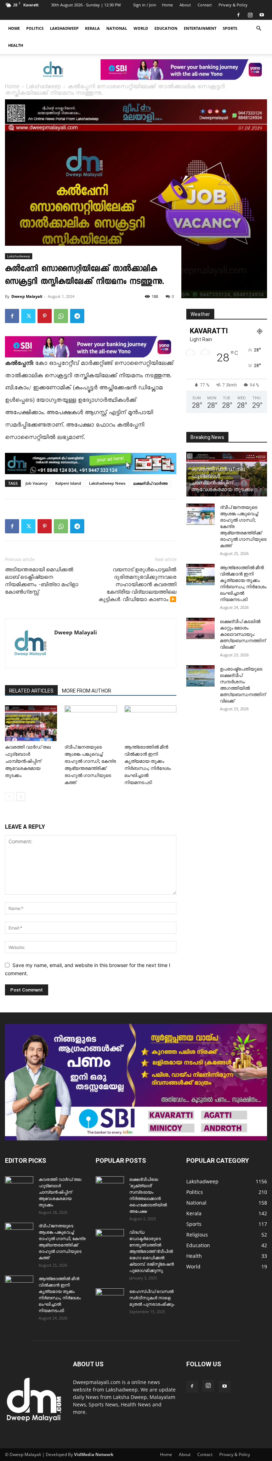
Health (15, 45)
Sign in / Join (144, 4)
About (185, 4)
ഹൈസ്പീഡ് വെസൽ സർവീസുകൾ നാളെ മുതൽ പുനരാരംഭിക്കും (151, 1298)
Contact (205, 4)
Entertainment (200, 28)
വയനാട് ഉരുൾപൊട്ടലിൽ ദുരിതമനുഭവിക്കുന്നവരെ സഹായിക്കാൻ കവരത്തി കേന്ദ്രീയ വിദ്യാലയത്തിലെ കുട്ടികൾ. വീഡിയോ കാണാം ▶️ (137, 584)
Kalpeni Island (68, 483)
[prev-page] (9, 796)
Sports (230, 28)
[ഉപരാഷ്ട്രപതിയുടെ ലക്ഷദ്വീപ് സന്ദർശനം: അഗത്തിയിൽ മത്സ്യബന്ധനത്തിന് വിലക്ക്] (200, 676)
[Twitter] (28, 316)
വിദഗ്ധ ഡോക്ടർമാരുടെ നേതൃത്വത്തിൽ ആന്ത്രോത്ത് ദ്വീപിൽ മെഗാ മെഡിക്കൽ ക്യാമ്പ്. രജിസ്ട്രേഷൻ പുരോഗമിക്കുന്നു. (151, 1251)
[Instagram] (250, 15)
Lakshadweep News (107, 483)
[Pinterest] (45, 316)
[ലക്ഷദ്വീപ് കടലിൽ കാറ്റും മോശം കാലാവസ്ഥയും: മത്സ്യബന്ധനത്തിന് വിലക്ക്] (200, 628)
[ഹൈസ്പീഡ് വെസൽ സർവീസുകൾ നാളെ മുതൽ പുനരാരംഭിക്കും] (110, 1298)
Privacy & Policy (233, 4)
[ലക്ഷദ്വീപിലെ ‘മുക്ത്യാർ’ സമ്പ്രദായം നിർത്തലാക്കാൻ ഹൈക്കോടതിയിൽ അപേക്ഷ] (110, 1186)
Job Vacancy (36, 483)
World (141, 28)
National (116, 28)
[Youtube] (261, 15)
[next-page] (20, 796)
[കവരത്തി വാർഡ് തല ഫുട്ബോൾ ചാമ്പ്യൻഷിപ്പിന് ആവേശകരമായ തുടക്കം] (31, 723)
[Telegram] (77, 316)
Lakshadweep (64, 28)
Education (165, 28)
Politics (35, 28)
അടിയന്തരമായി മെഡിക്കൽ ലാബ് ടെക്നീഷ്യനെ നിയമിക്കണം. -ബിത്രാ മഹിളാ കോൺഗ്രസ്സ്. (41, 580)
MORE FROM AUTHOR (86, 691)
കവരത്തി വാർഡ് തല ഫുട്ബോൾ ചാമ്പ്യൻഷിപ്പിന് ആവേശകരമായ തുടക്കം (28, 761)
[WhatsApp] (61, 316)
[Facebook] (238, 15)
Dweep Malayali (26, 296)
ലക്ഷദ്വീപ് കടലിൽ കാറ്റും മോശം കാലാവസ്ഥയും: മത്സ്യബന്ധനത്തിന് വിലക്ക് (243, 634)
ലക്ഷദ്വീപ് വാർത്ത (150, 483)
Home (167, 4)
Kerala (92, 28)
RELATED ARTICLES (31, 691)
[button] (258, 28)
